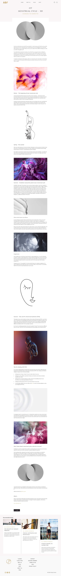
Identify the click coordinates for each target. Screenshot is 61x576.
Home (22, 2)
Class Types (20, 560)
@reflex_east (23, 491)
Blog (34, 2)
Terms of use (32, 562)
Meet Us (28, 2)
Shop (40, 2)
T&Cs (32, 564)
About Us (20, 568)
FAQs (20, 570)
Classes (20, 558)
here (32, 383)
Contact (32, 558)
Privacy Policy (32, 566)
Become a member (32, 560)
